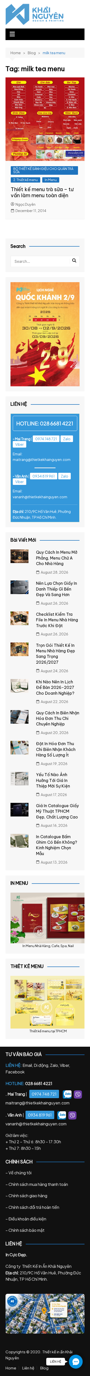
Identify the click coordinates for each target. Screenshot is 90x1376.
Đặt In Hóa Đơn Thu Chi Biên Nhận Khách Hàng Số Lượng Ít (56, 749)
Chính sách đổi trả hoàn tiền (33, 1207)
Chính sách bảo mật (26, 1230)
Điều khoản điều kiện (27, 1218)
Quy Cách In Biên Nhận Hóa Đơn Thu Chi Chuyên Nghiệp (57, 718)
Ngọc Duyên (26, 204)
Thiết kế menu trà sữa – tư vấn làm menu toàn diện (42, 192)
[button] (76, 1362)
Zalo (66, 438)
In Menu (51, 180)
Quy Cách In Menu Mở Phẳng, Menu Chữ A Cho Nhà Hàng (56, 558)
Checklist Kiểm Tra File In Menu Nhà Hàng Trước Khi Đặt (57, 620)
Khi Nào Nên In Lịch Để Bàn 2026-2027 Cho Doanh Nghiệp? (55, 687)
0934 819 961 (43, 476)
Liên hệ (28, 1368)
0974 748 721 (46, 438)
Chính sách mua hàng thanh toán (38, 1184)
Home (11, 1368)
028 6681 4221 (56, 423)
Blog (44, 1368)
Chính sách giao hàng (27, 1195)
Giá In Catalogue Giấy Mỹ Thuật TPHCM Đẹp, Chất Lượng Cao (57, 811)
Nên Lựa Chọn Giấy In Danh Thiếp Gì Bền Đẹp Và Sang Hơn (56, 589)
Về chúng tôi (20, 1172)
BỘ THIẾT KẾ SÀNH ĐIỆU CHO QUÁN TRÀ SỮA (43, 170)
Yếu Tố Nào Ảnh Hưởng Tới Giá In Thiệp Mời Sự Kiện (53, 780)
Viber (19, 444)
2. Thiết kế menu (25, 180)
